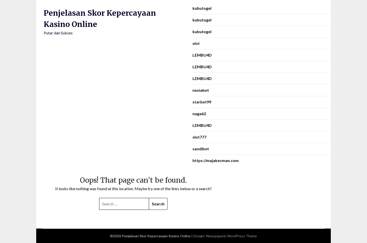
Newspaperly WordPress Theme (231, 236)
